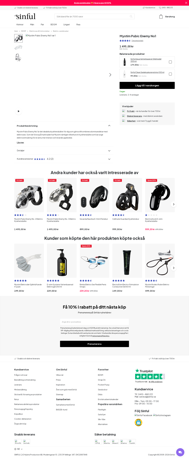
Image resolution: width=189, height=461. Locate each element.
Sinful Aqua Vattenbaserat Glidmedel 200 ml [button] (145, 60)
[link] (16, 31)
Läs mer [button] (20, 142)
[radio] (121, 41)
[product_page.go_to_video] (18, 111)
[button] (186, 3)
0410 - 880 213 (167, 8)
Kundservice (150, 8)
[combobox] (92, 16)
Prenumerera (94, 344)
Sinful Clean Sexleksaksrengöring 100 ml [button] (147, 72)
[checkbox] (170, 62)
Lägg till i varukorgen (147, 85)
